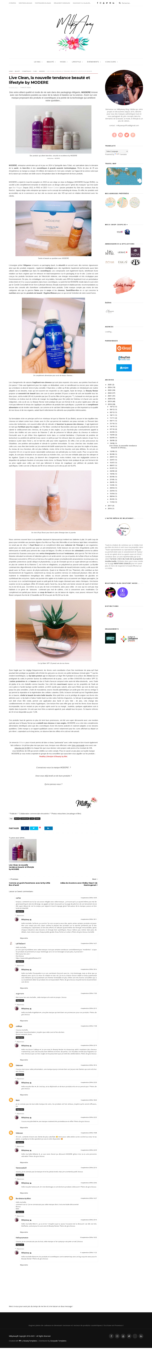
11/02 (112, 502)
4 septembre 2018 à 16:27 (89, 1198)
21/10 (112, 423)
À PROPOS (12, 3)
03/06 (112, 476)
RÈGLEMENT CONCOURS (62, 3)
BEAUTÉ (50, 62)
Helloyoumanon (22, 1238)
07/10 (112, 429)
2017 (110, 505)
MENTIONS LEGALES (25, 3)
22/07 (112, 460)
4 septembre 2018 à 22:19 (89, 1045)
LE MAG (37, 62)
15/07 (112, 462)
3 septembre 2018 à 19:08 (89, 1133)
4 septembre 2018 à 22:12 (89, 1008)
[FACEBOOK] (111, 1336)
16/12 (112, 406)
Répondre (20, 911)
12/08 (112, 451)
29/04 (112, 488)
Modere (42, 71)
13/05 (112, 485)
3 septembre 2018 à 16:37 (89, 943)
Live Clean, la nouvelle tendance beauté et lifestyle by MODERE (21, 867)
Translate (123, 154)
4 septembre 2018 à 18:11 (89, 919)
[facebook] (97, 3)
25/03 (112, 499)
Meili (18, 1100)
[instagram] (100, 3)
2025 (110, 384)
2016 (110, 508)
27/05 (112, 479)
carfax (18, 898)
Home (11, 71)
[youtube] (103, 3)
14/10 (112, 426)
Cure (35, 71)
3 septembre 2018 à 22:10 (89, 1167)
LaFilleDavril (20, 944)
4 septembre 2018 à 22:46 (89, 1183)
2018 (110, 404)
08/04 (112, 496)
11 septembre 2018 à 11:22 (88, 1252)
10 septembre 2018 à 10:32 (88, 1237)
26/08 (112, 440)
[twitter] (107, 3)
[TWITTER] (129, 1336)
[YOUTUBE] (123, 1336)
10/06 (112, 474)
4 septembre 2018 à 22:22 (89, 1117)
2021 (110, 396)
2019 (110, 401)
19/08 (112, 443)
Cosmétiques (26, 71)
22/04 (112, 491)
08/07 (112, 465)
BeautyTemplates (30, 1341)
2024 (110, 387)
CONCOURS (110, 62)
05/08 (112, 454)
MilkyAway (25, 919)
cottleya (19, 1026)
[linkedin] (113, 3)
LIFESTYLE (76, 62)
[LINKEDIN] (141, 1336)
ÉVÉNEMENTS (93, 62)
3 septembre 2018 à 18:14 (89, 1065)
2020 (110, 399)
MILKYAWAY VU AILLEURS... (82, 3)
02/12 (112, 412)
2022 (110, 393)
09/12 (112, 409)
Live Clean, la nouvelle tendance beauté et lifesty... (123, 446)
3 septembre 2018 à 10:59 (89, 898)
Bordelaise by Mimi (23, 1198)
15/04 (112, 493)
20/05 (112, 482)
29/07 (112, 457)
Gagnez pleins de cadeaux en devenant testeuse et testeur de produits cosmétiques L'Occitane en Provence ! (76, 1325)
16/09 (112, 435)
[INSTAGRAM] (117, 1336)
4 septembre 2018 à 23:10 (89, 1220)
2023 (110, 390)
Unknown (19, 1065)
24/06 (112, 471)
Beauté (17, 71)
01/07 (112, 468)
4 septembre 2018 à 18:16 (89, 969)
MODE (63, 62)
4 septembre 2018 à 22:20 (89, 1082)
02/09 (112, 437)
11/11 (112, 418)
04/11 (112, 421)
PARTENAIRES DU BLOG (43, 3)
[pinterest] (110, 3)
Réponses (20, 915)
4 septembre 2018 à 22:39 (89, 1150)
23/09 (112, 432)
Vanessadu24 (21, 1168)
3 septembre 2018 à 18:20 (89, 1100)
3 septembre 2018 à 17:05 (89, 993)
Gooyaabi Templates (58, 1341)
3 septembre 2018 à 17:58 (89, 1026)
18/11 (112, 415)
